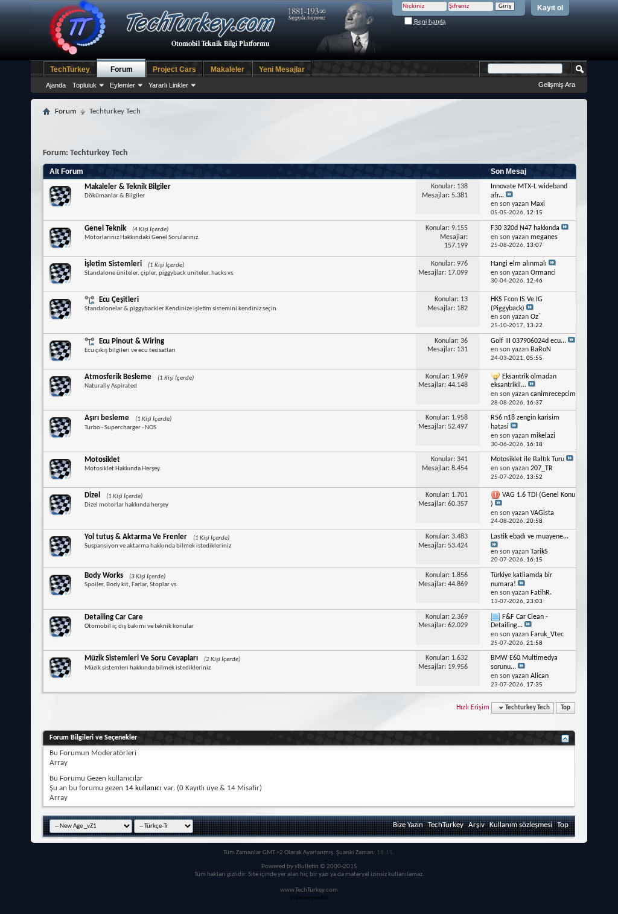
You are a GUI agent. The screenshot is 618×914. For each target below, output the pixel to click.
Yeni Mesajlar (282, 69)
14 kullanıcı (143, 788)
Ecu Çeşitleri (118, 300)
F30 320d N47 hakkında (525, 228)
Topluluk (84, 85)
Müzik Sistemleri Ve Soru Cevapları (141, 658)
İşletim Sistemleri (113, 264)
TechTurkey (70, 69)
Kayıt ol (550, 8)
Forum (121, 69)
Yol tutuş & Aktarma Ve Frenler (135, 537)
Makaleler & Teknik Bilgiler (127, 187)
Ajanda (56, 85)
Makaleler (227, 69)
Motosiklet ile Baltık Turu (527, 459)
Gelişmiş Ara (556, 84)
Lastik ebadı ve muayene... (530, 536)
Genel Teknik (105, 228)
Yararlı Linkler (168, 85)
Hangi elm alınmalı (519, 263)
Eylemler (122, 85)
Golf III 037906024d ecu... (528, 341)
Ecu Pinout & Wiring (131, 341)
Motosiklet (102, 460)
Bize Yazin (408, 825)
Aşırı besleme (106, 418)
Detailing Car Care (113, 617)
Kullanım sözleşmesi (520, 825)
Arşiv (476, 825)
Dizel (92, 495)
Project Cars (174, 69)
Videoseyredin (309, 898)
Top (565, 708)
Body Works (103, 576)
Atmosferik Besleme (117, 377)
